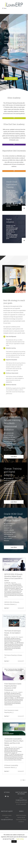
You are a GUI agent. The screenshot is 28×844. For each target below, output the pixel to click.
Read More (6, 608)
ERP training (12, 591)
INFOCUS (15, 585)
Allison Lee (8, 582)
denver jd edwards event (16, 589)
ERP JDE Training (20, 642)
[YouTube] (5, 796)
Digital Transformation (8, 748)
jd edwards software (16, 592)
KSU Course (13, 586)
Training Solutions (11, 588)
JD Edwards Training (12, 645)
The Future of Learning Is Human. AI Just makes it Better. (12, 633)
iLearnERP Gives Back (8, 585)
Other (17, 586)
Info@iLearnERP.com (21, 800)
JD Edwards (9, 592)
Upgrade (17, 588)
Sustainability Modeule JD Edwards (14, 759)
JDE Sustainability (10, 595)
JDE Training (17, 595)
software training (11, 648)
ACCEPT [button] (14, 841)
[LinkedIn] (8, 796)
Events (19, 584)
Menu (5, 8)
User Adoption (11, 642)
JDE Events (9, 646)
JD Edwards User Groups (16, 593)
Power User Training (8, 641)
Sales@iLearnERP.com (7, 819)
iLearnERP (17, 591)
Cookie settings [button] (20, 839)
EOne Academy (15, 584)
